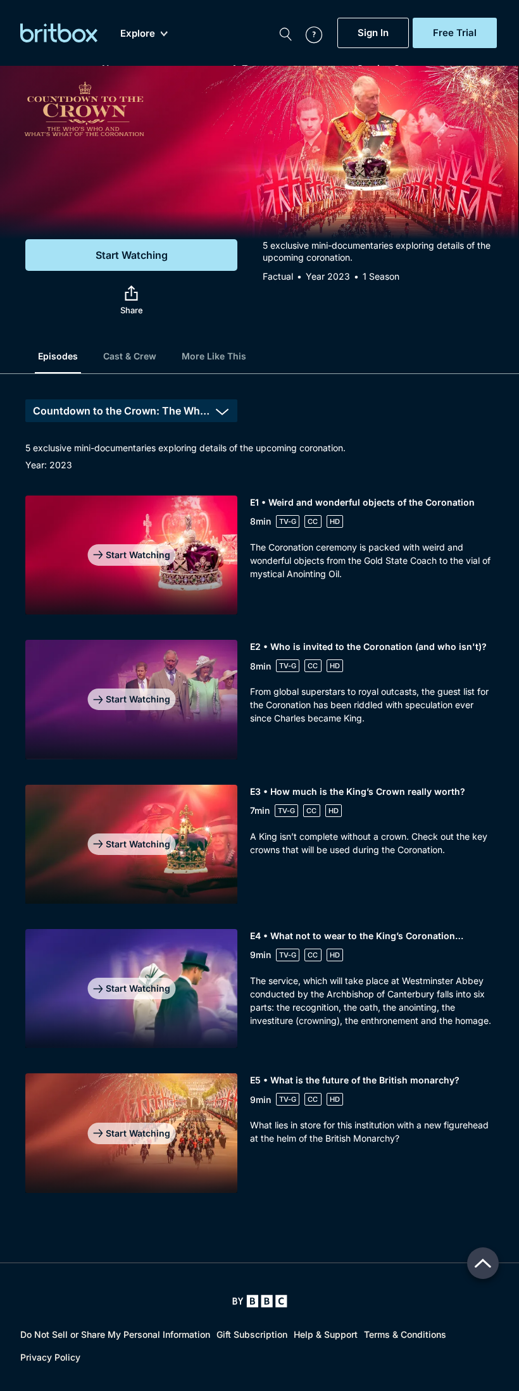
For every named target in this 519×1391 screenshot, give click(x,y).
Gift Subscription (251, 1334)
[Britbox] (58, 32)
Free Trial (455, 33)
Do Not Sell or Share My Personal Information (115, 1334)
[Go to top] (483, 1263)
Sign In (373, 33)
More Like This (214, 356)
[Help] (307, 33)
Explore (137, 33)
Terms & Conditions (405, 1334)
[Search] (285, 33)
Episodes (58, 356)
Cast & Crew (129, 356)
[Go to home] (260, 1301)
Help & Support (326, 1334)
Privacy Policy (50, 1357)
